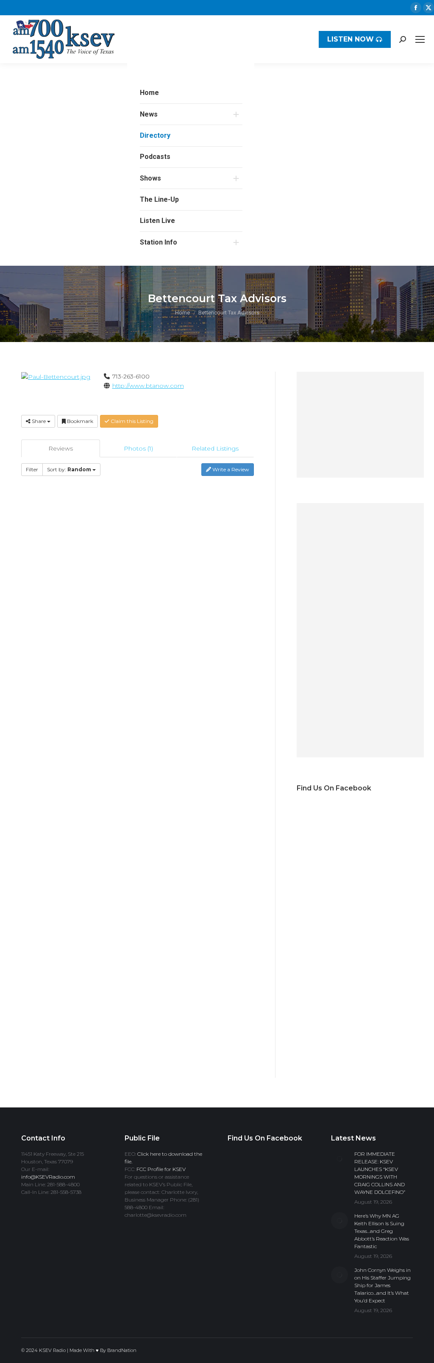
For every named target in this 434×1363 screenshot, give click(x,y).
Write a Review (230, 469)
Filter (32, 469)
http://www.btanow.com (148, 385)
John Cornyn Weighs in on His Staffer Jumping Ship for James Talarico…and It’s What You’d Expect (382, 1285)
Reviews (60, 448)
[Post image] (339, 1158)
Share (39, 421)
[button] (242, 76)
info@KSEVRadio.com (48, 1177)
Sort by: (69, 469)
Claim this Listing (131, 421)
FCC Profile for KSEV (161, 1169)
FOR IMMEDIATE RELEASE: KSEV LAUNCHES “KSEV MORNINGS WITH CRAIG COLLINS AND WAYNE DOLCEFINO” (379, 1173)
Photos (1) (138, 448)
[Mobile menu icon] (420, 39)
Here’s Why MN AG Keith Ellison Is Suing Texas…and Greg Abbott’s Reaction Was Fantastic (381, 1231)
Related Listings (215, 448)
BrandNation (121, 1350)
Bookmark (79, 421)
